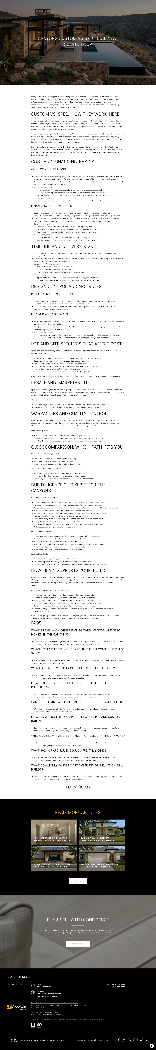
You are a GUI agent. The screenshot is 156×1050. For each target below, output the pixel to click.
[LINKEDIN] (130, 1040)
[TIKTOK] (135, 1040)
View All (78, 881)
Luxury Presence (56, 1040)
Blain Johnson (53, 618)
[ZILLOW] (147, 1040)
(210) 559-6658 (118, 987)
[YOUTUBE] (141, 1040)
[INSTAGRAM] (124, 1040)
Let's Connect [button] (78, 944)
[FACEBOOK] (118, 1040)
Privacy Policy (102, 1040)
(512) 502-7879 (56, 1012)
